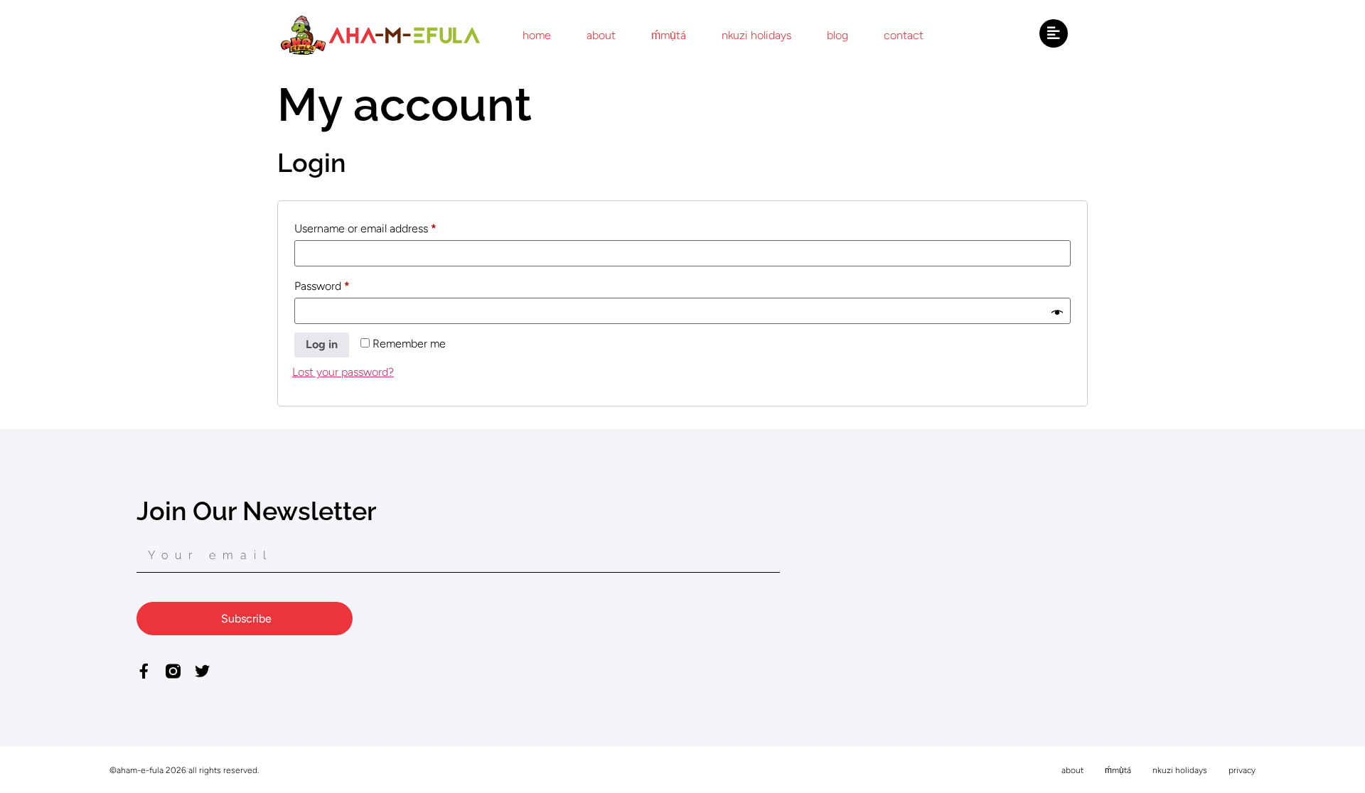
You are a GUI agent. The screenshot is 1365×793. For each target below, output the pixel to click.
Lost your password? (343, 372)
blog (837, 35)
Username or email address (387, 226)
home (537, 35)
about (601, 35)
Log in (322, 344)
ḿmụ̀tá (668, 35)
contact (904, 35)
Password (344, 284)
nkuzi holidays (756, 35)
